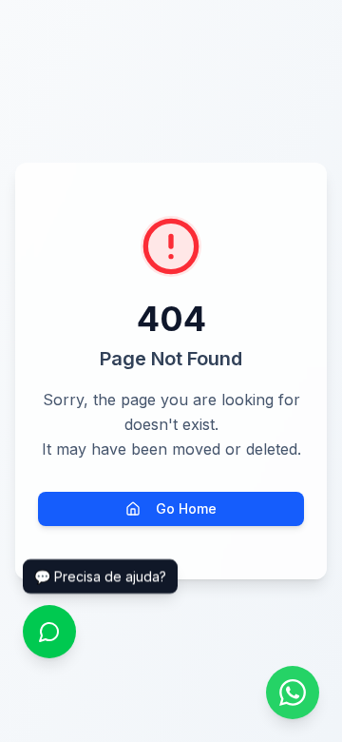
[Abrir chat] (49, 631)
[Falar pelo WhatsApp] (292, 692)
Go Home (186, 508)
